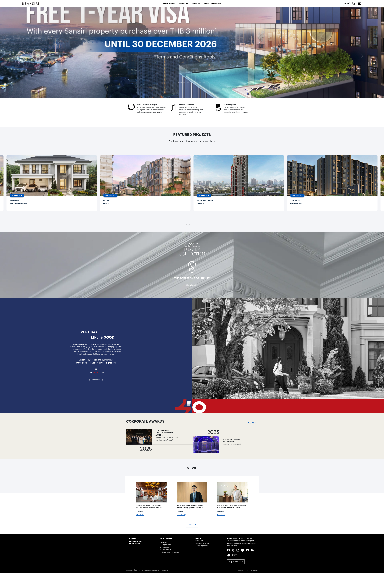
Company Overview (202, 543)
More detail (96, 380)
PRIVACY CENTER (253, 570)
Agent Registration (202, 546)
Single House (166, 545)
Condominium (166, 549)
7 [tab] (204, 82)
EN (345, 3)
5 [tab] (196, 82)
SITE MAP (240, 570)
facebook (228, 550)
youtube (247, 550)
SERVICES (196, 3)
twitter (233, 550)
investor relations (212, 3)
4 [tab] (192, 82)
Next (362, 56)
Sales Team (199, 541)
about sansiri (169, 3)
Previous (21, 56)
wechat (252, 550)
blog (234, 555)
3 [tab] (188, 82)
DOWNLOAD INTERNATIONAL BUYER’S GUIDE (135, 541)
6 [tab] (200, 82)
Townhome (165, 547)
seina (228, 555)
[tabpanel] (192, 52)
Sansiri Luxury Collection (170, 552)
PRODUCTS (183, 3)
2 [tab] (184, 82)
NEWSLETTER (238, 562)
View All (251, 423)
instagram (237, 550)
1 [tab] (180, 82)
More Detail (191, 285)
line (242, 550)
